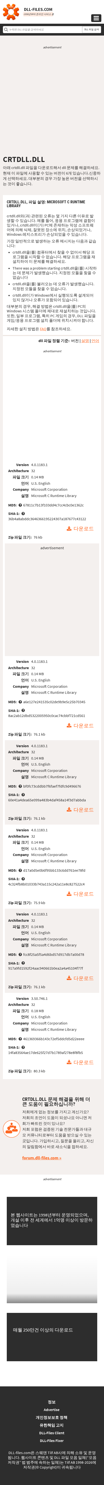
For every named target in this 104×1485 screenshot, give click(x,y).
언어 (95, 340)
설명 (85, 340)
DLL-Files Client (51, 1433)
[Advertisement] (52, 102)
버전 (75, 340)
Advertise (51, 1410)
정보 (52, 1402)
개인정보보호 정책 (51, 1417)
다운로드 (84, 529)
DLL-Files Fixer (52, 1440)
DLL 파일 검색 (91, 29)
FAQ (43, 328)
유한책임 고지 (52, 1425)
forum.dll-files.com (40, 1158)
